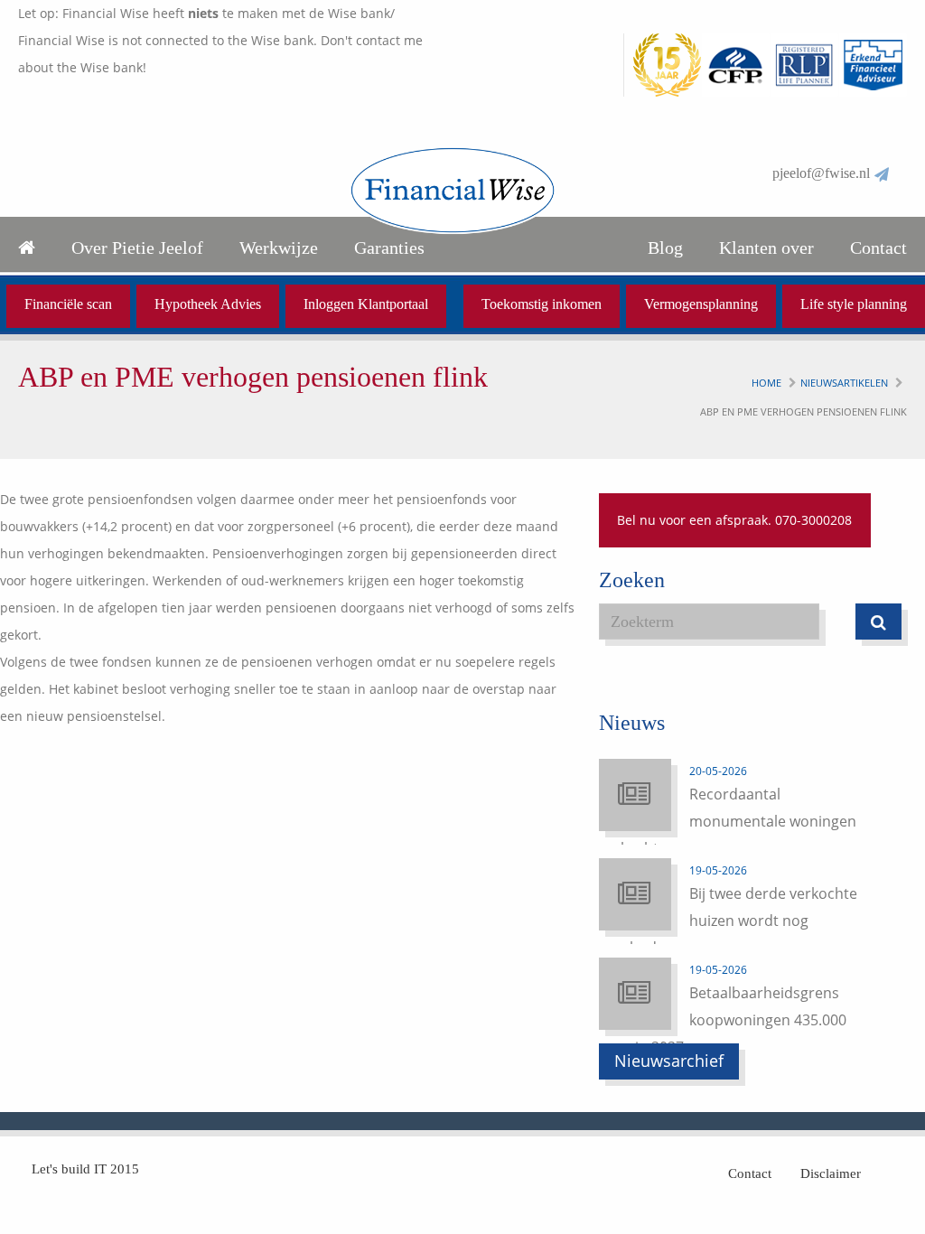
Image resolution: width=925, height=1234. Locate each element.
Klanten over (766, 247)
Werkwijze (278, 247)
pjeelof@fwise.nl (821, 173)
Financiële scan (68, 304)
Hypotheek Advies (207, 304)
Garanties (389, 247)
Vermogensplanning (701, 304)
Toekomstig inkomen (541, 304)
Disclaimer (830, 1173)
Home (766, 382)
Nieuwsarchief (669, 1060)
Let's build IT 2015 (85, 1169)
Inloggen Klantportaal (366, 304)
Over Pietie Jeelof (137, 247)
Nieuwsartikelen (844, 382)
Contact (878, 247)
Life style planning (853, 304)
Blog (665, 247)
